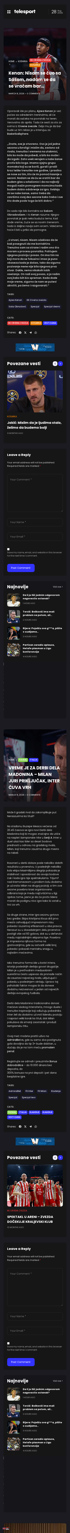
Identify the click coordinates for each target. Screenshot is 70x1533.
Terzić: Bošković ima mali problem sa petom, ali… (38, 613)
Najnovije (17, 587)
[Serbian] (7, 1528)
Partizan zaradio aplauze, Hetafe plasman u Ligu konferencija (39, 648)
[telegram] (30, 332)
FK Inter (29, 1091)
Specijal (35, 306)
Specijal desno (52, 306)
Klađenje (55, 1091)
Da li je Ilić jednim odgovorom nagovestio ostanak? (41, 597)
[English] (4, 1528)
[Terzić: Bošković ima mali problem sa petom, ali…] (13, 616)
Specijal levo (28, 1097)
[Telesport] (25, 11)
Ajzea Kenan (15, 300)
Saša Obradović (17, 306)
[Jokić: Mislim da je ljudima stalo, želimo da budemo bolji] (35, 392)
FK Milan (42, 1091)
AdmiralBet (15, 1091)
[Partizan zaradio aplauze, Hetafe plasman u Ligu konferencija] (13, 649)
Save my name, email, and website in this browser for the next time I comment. (34, 554)
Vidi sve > (58, 586)
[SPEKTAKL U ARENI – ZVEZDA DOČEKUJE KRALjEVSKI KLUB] (35, 1185)
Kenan (35, 214)
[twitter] (25, 332)
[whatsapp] (35, 332)
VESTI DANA (50, 323)
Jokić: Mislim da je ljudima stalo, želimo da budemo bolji (34, 425)
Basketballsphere (17, 134)
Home (12, 61)
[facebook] (20, 332)
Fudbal (23, 759)
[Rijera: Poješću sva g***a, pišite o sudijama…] (13, 633)
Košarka (22, 61)
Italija (33, 759)
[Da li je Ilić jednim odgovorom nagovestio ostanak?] (13, 600)
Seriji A (48, 837)
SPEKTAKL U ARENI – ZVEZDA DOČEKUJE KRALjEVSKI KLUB (30, 1219)
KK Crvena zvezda (40, 60)
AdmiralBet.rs (15, 1040)
